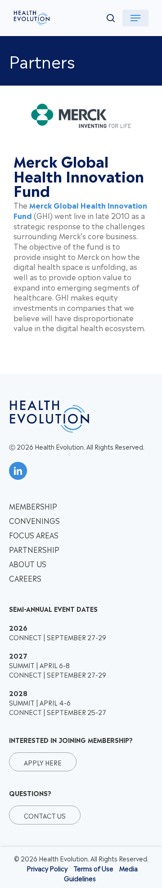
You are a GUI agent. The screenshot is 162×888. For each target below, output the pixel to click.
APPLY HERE (43, 762)
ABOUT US (27, 563)
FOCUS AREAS (33, 534)
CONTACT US (45, 815)
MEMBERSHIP (33, 506)
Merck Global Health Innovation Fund (80, 210)
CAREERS (25, 578)
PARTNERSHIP (34, 549)
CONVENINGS (34, 520)
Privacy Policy (47, 868)
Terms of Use (93, 868)
